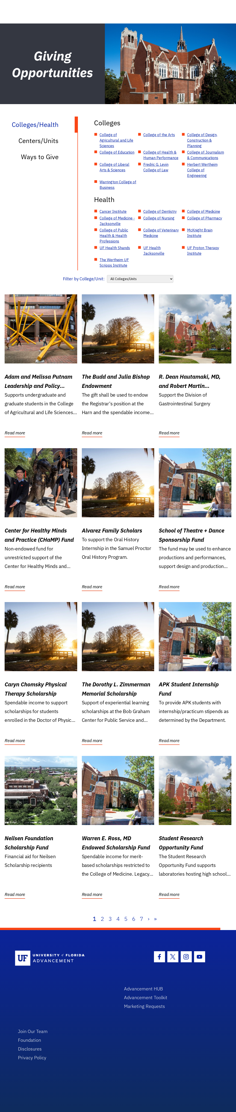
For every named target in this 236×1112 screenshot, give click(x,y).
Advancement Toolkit (145, 997)
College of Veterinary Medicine (161, 233)
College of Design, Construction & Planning (202, 140)
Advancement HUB (143, 989)
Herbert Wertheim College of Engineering (202, 170)
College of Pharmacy (204, 218)
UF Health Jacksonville (153, 251)
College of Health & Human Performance (160, 155)
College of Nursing (158, 218)
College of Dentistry (160, 211)
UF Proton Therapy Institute (203, 251)
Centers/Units (38, 140)
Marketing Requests (144, 1006)
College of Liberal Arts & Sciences (114, 167)
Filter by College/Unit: (84, 278)
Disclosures (30, 1049)
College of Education (117, 152)
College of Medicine (203, 211)
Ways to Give (40, 156)
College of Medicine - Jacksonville (117, 221)
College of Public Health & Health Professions (114, 235)
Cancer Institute (113, 211)
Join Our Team (33, 1031)
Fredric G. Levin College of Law (155, 167)
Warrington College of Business (118, 185)
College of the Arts (159, 134)
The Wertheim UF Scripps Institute (114, 263)
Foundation (29, 1040)
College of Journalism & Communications (205, 155)
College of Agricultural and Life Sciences (116, 140)
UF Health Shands (115, 248)
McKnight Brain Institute (199, 233)
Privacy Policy (32, 1057)
